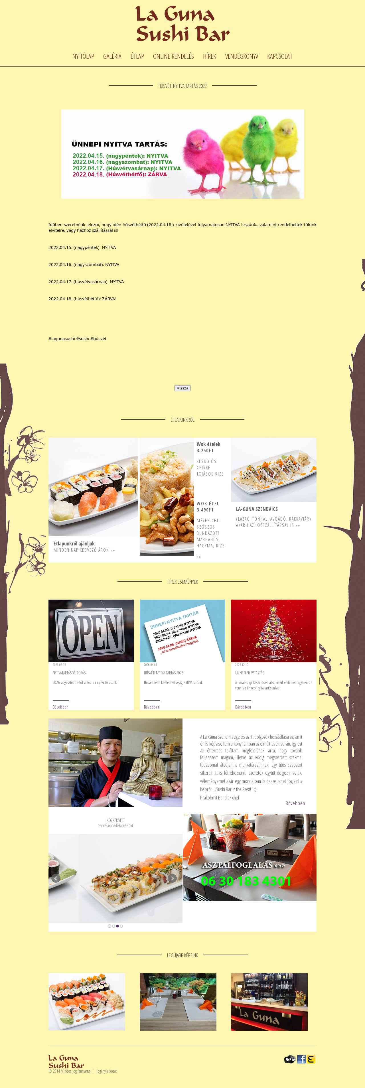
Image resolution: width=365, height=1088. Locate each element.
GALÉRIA (112, 56)
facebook (301, 1059)
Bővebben (61, 707)
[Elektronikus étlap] (311, 1059)
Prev (55, 878)
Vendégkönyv (241, 56)
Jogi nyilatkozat (107, 1071)
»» (113, 550)
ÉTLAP (137, 56)
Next (172, 878)
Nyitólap (83, 56)
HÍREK (209, 56)
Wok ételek (208, 444)
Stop (55, 925)
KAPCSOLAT (280, 56)
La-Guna (182, 23)
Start (51, 925)
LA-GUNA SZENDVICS (257, 509)
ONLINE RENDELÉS (173, 56)
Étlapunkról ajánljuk (74, 543)
